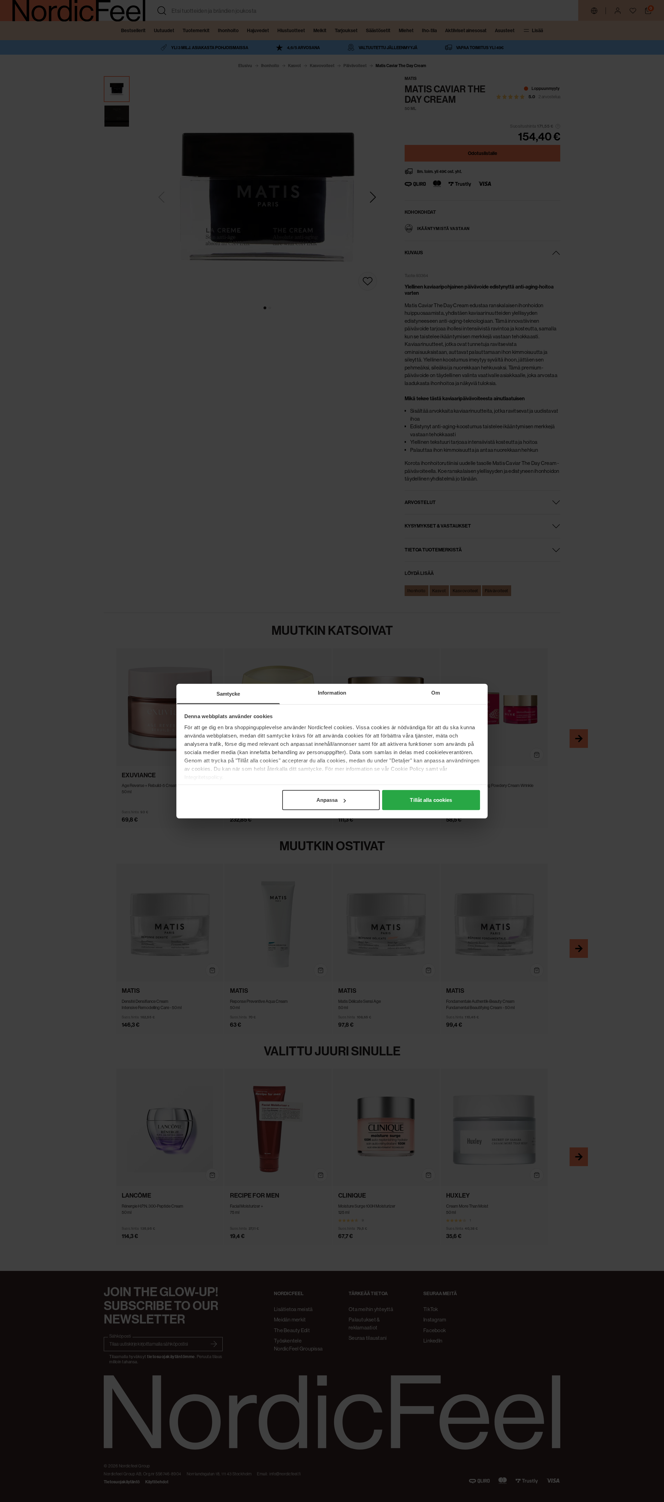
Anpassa (327, 800)
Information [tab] (332, 693)
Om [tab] (435, 693)
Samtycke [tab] (228, 694)
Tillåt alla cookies (431, 800)
